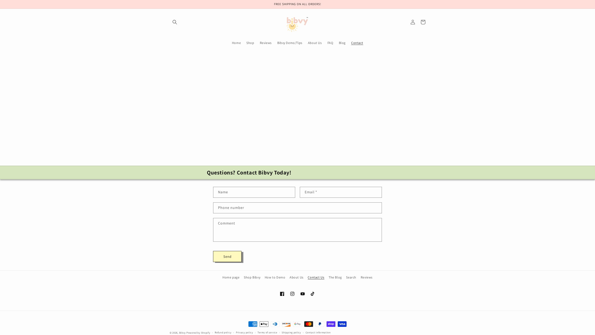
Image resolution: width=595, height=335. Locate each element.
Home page (230, 277)
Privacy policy (244, 332)
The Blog (335, 277)
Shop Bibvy (252, 277)
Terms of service (267, 332)
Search (351, 277)
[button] (175, 22)
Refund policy (223, 332)
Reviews (367, 277)
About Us (297, 277)
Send (227, 256)
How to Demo (275, 277)
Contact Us (316, 277)
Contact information (318, 332)
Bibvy (182, 332)
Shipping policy (291, 332)
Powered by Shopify (198, 332)
